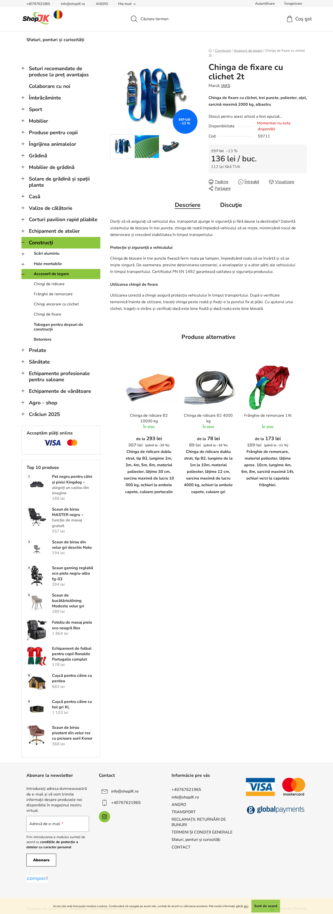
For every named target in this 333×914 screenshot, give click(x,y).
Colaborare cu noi (49, 86)
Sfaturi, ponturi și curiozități (196, 839)
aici (246, 906)
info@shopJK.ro (73, 3)
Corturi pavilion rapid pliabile (63, 219)
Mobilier (38, 120)
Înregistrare (293, 3)
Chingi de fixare (47, 314)
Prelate (37, 350)
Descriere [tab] (187, 205)
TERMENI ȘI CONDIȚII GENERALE (202, 832)
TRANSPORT (184, 812)
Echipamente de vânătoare (60, 391)
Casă (34, 196)
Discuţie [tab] (231, 205)
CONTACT (181, 847)
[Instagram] (104, 816)
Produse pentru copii (53, 132)
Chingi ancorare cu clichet (56, 304)
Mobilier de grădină (51, 167)
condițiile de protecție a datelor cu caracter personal (52, 844)
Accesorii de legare (51, 274)
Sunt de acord (265, 906)
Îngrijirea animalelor (52, 144)
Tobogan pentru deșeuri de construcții (58, 327)
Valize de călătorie (50, 208)
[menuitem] (55, 39)
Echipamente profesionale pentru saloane (59, 376)
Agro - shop (43, 402)
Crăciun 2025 (44, 414)
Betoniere (43, 339)
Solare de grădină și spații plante (59, 181)
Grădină (38, 155)
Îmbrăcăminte (45, 97)
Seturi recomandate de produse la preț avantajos (59, 71)
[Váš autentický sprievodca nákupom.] (37, 878)
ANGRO (102, 3)
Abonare (41, 860)
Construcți (41, 242)
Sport (35, 109)
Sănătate (39, 361)
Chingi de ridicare (49, 284)
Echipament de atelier (54, 231)
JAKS (225, 85)
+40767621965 (38, 3)
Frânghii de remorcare (53, 294)
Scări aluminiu (46, 253)
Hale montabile (48, 263)
